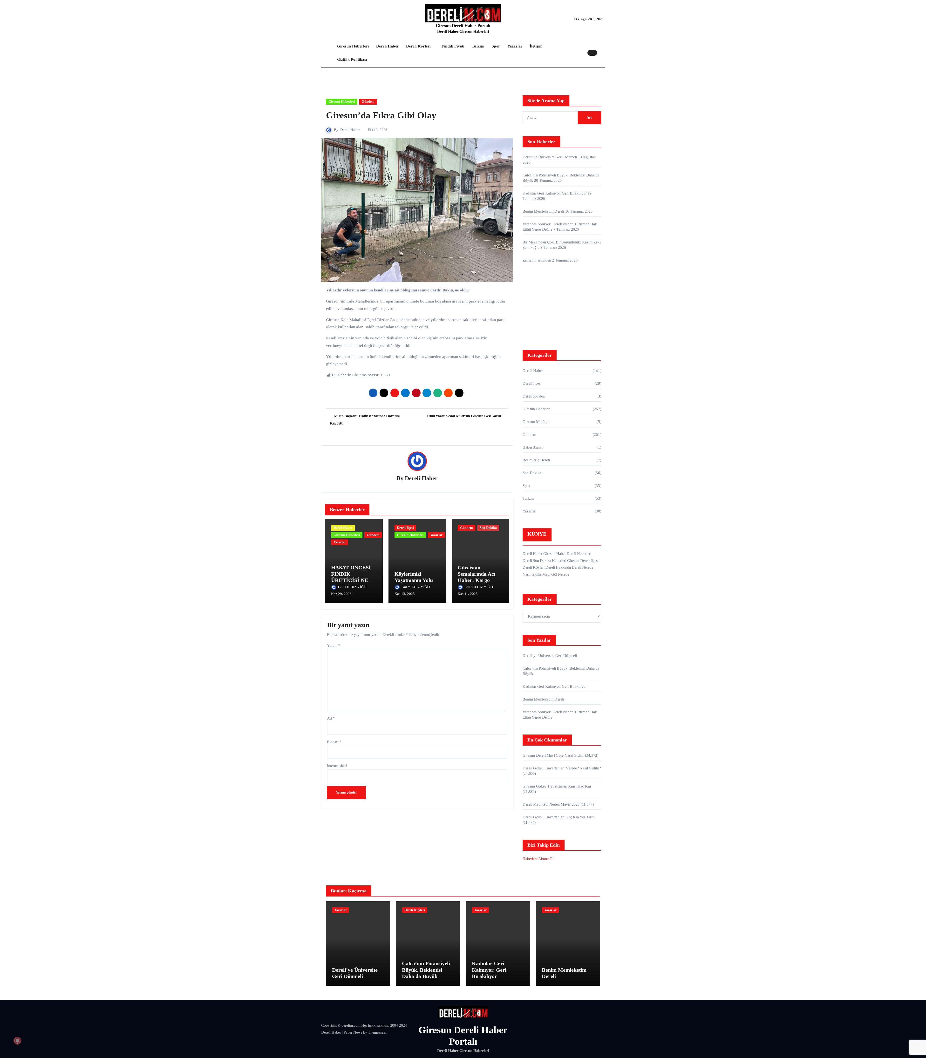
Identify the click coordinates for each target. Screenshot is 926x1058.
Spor (496, 46)
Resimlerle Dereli (536, 460)
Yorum (333, 645)
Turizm (478, 46)
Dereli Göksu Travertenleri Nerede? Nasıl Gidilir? (562, 768)
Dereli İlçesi (405, 528)
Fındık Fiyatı (453, 46)
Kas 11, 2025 (468, 594)
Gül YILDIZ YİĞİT (353, 587)
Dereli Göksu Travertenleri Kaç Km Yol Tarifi (559, 817)
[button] (602, 52)
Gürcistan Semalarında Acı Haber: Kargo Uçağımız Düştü (476, 577)
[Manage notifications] (17, 1041)
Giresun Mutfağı (535, 422)
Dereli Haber (387, 46)
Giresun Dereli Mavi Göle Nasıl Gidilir (553, 755)
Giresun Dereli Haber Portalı (463, 25)
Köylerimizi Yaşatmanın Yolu (414, 577)
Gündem (368, 101)
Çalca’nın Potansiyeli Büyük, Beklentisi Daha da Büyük (426, 969)
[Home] (328, 52)
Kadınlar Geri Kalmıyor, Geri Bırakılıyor (555, 193)
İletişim (536, 46)
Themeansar (377, 1032)
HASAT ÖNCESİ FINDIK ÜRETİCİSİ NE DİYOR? (351, 577)
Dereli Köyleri (419, 46)
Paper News (353, 1032)
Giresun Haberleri (353, 46)
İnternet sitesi (337, 766)
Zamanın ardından (537, 260)
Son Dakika (488, 528)
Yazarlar (515, 46)
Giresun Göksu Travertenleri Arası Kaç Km (557, 786)
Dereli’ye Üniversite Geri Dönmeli (550, 157)
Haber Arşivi (533, 447)
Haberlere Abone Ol (538, 859)
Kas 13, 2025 (405, 594)
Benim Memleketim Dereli (543, 211)
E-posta (334, 742)
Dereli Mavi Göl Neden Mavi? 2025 (551, 804)
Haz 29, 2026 (341, 594)
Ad (331, 718)
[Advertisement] (562, 307)
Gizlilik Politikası (352, 59)
